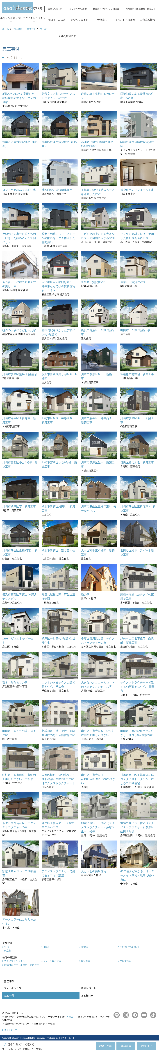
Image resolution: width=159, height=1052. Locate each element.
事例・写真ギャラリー (11, 19)
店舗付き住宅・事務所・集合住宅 (21, 965)
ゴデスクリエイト (67, 1038)
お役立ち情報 (147, 19)
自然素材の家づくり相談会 (106, 8)
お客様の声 (87, 995)
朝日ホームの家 (57, 19)
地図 (71, 1016)
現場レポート (88, 988)
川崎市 (46, 946)
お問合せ (146, 1046)
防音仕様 (86, 961)
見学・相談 (105, 1046)
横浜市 (84, 946)
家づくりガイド (79, 19)
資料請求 (126, 1046)
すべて (7, 946)
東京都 (7, 950)
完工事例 (9, 995)
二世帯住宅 (125, 961)
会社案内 (102, 19)
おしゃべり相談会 (78, 8)
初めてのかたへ (55, 8)
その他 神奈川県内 (129, 946)
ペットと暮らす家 (52, 961)
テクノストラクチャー (34, 19)
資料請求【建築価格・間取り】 (140, 8)
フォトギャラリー (14, 988)
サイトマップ (10, 1030)
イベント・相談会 (125, 19)
